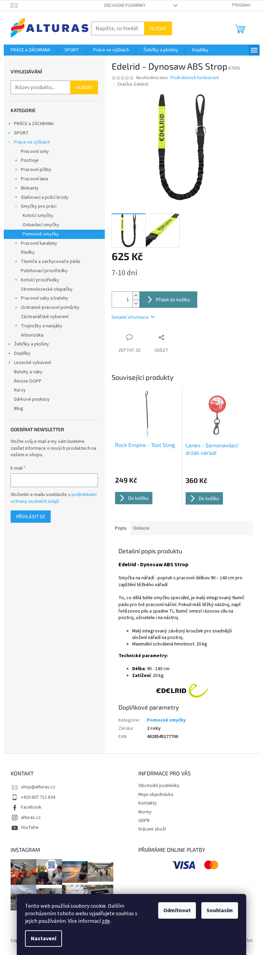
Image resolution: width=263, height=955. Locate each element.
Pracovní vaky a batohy (44, 298)
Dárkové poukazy (32, 399)
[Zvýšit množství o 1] (136, 296)
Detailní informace (130, 317)
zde (106, 921)
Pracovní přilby (36, 169)
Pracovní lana (34, 179)
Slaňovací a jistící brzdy (44, 197)
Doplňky (22, 353)
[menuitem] (30, 50)
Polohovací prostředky (44, 270)
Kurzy (20, 390)
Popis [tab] (121, 528)
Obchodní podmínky (125, 5)
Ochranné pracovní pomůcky (50, 307)
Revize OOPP (27, 381)
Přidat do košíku (173, 299)
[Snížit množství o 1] (136, 303)
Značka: (132, 84)
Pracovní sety (35, 151)
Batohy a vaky (28, 371)
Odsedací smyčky (41, 224)
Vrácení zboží (152, 829)
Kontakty (147, 803)
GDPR (144, 820)
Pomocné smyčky (41, 234)
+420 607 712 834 (38, 797)
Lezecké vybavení (32, 362)
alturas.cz (31, 817)
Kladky (28, 252)
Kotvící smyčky (38, 215)
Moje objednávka (155, 794)
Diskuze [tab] (142, 528)
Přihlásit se (30, 516)
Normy (145, 812)
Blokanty (30, 188)
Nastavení (43, 938)
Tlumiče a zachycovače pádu (50, 261)
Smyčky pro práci (39, 206)
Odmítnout (177, 910)
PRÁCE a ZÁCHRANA (34, 123)
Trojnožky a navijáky (41, 326)
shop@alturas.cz (38, 787)
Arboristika (32, 335)
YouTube (30, 827)
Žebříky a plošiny (31, 344)
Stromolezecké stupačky (47, 289)
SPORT (21, 133)
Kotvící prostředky (40, 280)
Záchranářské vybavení (44, 316)
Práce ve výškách (32, 142)
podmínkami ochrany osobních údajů (54, 498)
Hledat (158, 28)
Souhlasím (219, 910)
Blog (18, 408)
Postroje (30, 160)
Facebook (31, 807)
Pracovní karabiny (39, 243)
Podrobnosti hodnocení (195, 78)
